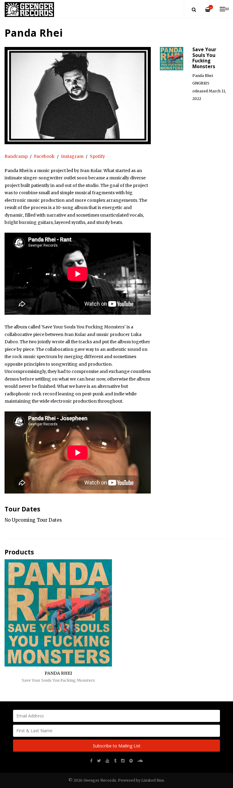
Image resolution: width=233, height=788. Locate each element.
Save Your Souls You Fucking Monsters (58, 680)
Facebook (44, 156)
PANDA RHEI (58, 673)
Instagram (72, 156)
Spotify (97, 156)
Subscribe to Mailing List (116, 746)
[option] (78, 95)
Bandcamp (16, 156)
